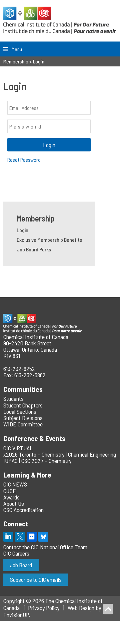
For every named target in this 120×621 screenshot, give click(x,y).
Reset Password (24, 159)
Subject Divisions (23, 417)
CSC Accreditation (23, 509)
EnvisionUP (16, 614)
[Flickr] (32, 537)
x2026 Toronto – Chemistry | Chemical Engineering (59, 454)
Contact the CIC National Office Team (45, 547)
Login (22, 230)
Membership (36, 218)
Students (13, 398)
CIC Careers (16, 553)
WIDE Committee (23, 424)
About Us (13, 503)
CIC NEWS (15, 484)
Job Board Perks (34, 249)
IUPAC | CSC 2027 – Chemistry (37, 460)
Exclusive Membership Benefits (49, 239)
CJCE (9, 490)
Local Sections (19, 411)
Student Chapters (23, 405)
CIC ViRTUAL (18, 448)
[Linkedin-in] (8, 537)
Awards (11, 497)
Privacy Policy (43, 607)
